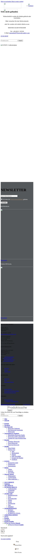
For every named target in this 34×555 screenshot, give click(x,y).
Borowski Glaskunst (14, 428)
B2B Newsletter (16, 456)
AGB (5, 380)
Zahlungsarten (7, 371)
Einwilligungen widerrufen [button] (10, 392)
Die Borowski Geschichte (15, 430)
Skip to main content (17, 1)
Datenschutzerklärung (16, 199)
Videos (10, 469)
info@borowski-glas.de (9, 359)
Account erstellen (6, 539)
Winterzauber (12, 476)
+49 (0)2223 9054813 (7, 358)
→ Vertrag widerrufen (11, 401)
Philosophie (11, 432)
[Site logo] (12, 8)
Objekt (10, 500)
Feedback (14, 459)
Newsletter (11, 472)
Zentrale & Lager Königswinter (17, 438)
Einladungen (11, 464)
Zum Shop (6, 368)
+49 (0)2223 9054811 (9, 357)
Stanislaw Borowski (13, 441)
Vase (9, 505)
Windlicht (11, 507)
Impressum (6, 378)
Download (4, 260)
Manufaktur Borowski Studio (16, 435)
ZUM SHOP (4, 36)
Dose (9, 497)
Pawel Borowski (12, 443)
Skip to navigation (6, 1)
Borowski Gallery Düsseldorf (16, 436)
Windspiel (11, 492)
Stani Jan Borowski (13, 445)
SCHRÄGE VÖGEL (14, 513)
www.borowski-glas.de (8, 361)
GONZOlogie (12, 477)
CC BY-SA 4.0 (26, 404)
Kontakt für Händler (17, 458)
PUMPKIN (11, 511)
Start (13, 451)
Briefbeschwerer (12, 495)
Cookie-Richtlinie (8, 389)
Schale (10, 502)
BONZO (10, 510)
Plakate (14, 454)
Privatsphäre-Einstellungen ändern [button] (11, 391)
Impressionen (12, 466)
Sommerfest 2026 (13, 463)
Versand (6, 370)
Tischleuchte (11, 503)
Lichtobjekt (11, 490)
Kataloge (10, 471)
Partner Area (11, 449)
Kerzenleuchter (12, 498)
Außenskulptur (12, 489)
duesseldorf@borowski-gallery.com (19, 33)
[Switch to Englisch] (30, 6)
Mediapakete (15, 453)
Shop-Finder (11, 448)
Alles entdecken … (13, 479)
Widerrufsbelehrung (8, 400)
